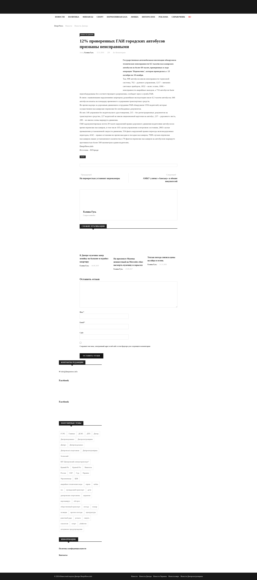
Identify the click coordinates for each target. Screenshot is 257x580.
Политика (73, 17)
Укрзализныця (66, 479)
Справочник (178, 17)
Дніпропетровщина (90, 450)
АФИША (134, 17)
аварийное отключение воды (71, 484)
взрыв (88, 484)
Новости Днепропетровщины (192, 576)
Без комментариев (119, 53)
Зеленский (64, 456)
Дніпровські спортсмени (70, 450)
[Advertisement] (16, 60)
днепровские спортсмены (70, 495)
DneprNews (58, 26)
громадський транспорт (75, 490)
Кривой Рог (76, 467)
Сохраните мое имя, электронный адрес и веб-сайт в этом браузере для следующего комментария (115, 346)
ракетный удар (66, 518)
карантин (86, 495)
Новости (60, 17)
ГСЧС (63, 434)
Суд (77, 473)
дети (89, 490)
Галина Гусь (88, 53)
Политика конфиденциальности (72, 549)
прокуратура (91, 512)
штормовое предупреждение (71, 529)
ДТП (88, 434)
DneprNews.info (86, 146)
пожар (94, 507)
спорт (74, 524)
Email (82, 322)
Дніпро (63, 445)
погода (86, 507)
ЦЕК (76, 479)
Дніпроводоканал (76, 445)
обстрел (77, 501)
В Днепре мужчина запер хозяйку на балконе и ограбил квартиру (94, 258)
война (96, 484)
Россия (63, 473)
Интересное (148, 17)
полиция (64, 512)
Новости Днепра (81, 26)
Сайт (81, 333)
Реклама (163, 17)
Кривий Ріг (65, 467)
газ (62, 490)
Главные (72, 434)
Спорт (100, 17)
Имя (82, 312)
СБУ (71, 473)
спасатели (64, 524)
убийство (83, 524)
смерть (86, 518)
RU (189, 17)
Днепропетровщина (85, 439)
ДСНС (80, 434)
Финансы (88, 17)
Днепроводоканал (67, 439)
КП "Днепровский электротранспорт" (75, 462)
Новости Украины (160, 576)
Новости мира (173, 576)
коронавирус (65, 501)
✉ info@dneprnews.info (68, 372)
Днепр (96, 434)
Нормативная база (117, 17)
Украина (86, 473)
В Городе (94, 150)
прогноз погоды (76, 512)
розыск (78, 518)
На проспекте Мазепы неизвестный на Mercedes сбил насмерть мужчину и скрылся (128, 262)
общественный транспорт (70, 507)
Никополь (88, 467)
